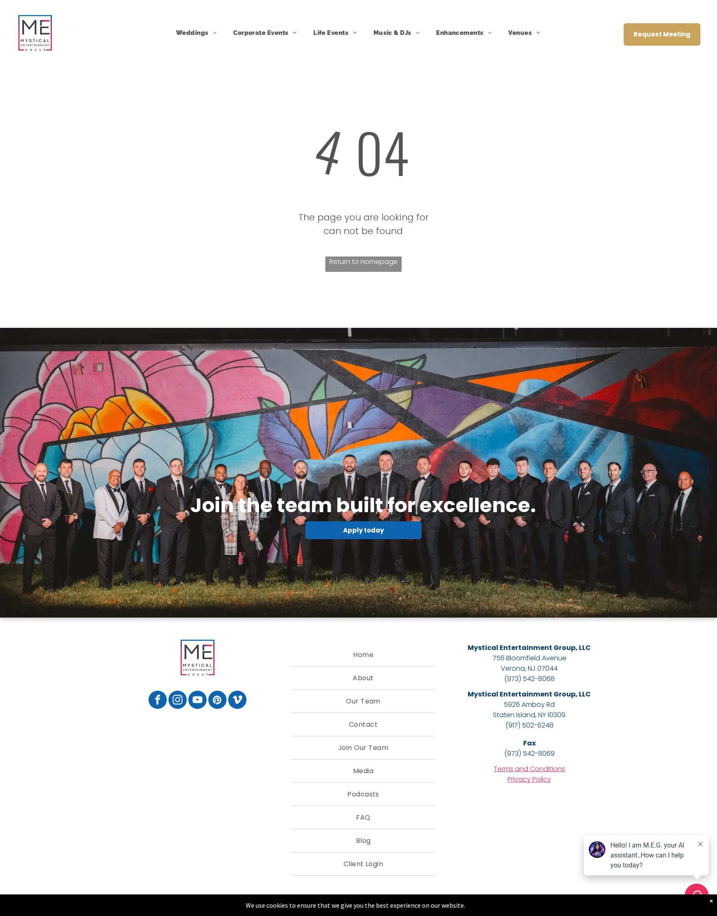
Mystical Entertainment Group (522, 647)
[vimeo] (237, 701)
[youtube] (197, 701)
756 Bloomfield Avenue (529, 658)
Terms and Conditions (529, 769)
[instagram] (177, 701)
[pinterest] (217, 701)
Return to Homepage (363, 261)
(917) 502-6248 (529, 725)
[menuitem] (196, 33)
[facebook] (158, 701)
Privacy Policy (529, 779)
